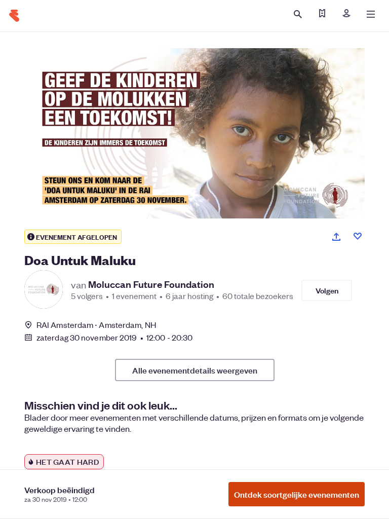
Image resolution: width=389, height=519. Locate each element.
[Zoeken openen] (298, 14)
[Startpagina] (14, 16)
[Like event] (358, 236)
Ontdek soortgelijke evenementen (296, 494)
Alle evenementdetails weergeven (194, 370)
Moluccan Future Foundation (151, 284)
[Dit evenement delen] (336, 237)
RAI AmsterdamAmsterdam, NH (96, 324)
